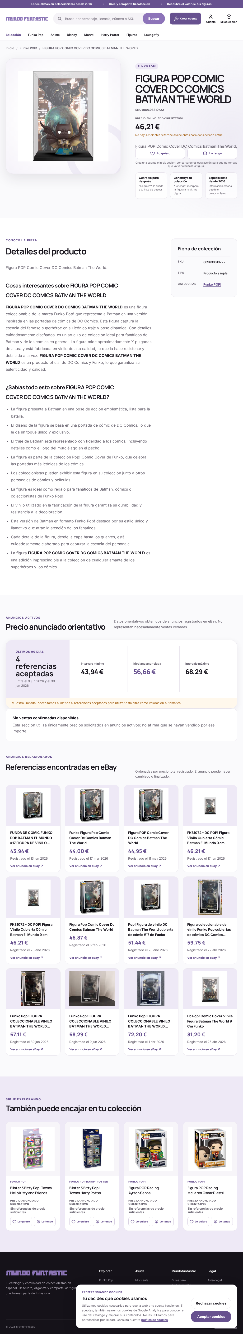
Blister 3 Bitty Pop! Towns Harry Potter (85, 1190)
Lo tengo (215, 153)
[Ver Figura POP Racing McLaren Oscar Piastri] (210, 1149)
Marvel (89, 35)
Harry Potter (110, 35)
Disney (72, 35)
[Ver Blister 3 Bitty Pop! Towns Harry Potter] (92, 1149)
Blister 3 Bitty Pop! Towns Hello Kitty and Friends (31, 1190)
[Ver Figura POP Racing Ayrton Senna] (151, 1149)
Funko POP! (28, 48)
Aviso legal (215, 1280)
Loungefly (151, 35)
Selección (13, 35)
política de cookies (154, 1320)
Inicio (10, 48)
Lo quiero (163, 153)
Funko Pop (35, 35)
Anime (55, 35)
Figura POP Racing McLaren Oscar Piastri (205, 1190)
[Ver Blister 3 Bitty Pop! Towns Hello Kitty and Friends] (33, 1149)
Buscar (153, 18)
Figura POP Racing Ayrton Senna (143, 1190)
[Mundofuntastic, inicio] (27, 18)
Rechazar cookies (211, 1303)
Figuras (131, 35)
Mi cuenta (142, 1280)
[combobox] (102, 18)
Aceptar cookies (211, 1317)
